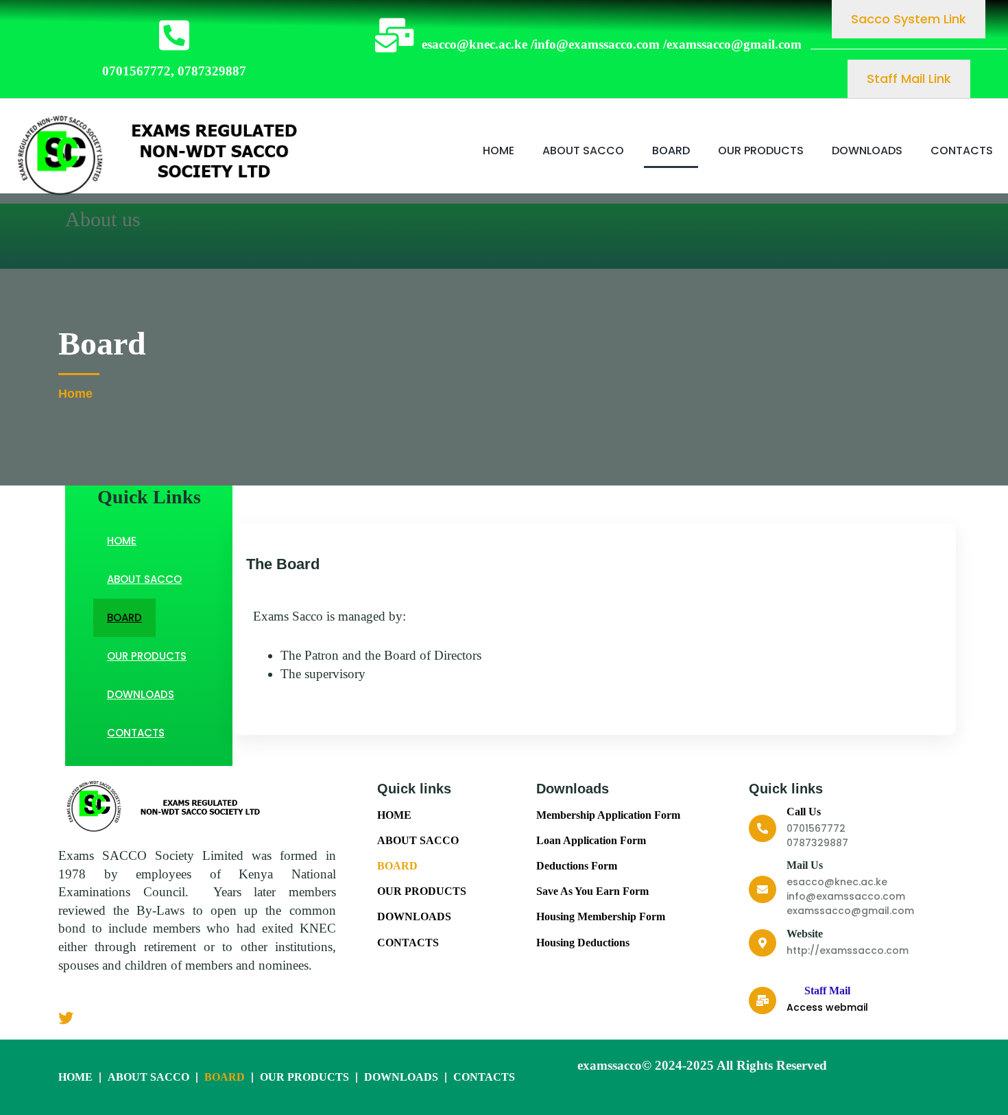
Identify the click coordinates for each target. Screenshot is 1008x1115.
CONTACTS (962, 150)
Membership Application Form (608, 815)
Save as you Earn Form (592, 891)
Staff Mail (827, 990)
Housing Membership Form (600, 916)
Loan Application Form (591, 840)
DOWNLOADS (867, 150)
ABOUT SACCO (583, 150)
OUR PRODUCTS (761, 150)
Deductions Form (576, 866)
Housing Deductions (582, 942)
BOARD (671, 150)
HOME (498, 150)
